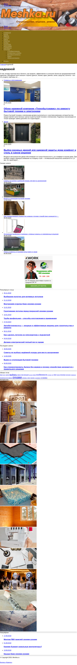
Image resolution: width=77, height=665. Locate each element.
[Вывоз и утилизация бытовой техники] (14, 197)
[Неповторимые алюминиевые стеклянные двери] (18, 484)
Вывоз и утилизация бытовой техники (17, 198)
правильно (73, 374)
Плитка (7, 41)
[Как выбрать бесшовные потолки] (18, 631)
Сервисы (8, 48)
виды (4, 374)
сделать (24, 378)
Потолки (7, 44)
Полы (6, 43)
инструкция (25, 375)
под (52, 374)
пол (55, 375)
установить (37, 377)
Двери (6, 36)
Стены (6, 38)
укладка (32, 377)
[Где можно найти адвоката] (18, 568)
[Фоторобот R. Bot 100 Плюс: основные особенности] (18, 589)
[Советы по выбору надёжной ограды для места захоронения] (14, 179)
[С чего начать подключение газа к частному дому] (18, 421)
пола (58, 375)
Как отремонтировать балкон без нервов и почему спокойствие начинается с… (31, 216)
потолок (68, 375)
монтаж (31, 374)
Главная (3, 64)
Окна (6, 39)
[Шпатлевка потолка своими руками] (18, 610)
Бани (6, 34)
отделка (49, 374)
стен (28, 378)
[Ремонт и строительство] (29, 23)
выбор (7, 374)
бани (1, 375)
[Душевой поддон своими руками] (18, 505)
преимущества (4, 378)
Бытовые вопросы (14, 54)
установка (44, 378)
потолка (62, 375)
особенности (41, 375)
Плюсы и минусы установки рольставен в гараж (20, 252)
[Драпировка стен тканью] (18, 400)
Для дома (8, 46)
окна (34, 375)
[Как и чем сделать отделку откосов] (18, 442)
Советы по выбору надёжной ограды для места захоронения (25, 181)
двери (19, 375)
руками (17, 377)
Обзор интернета (13, 58)
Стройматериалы (14, 51)
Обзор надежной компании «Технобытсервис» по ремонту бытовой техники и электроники (37, 109)
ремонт (10, 378)
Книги (9, 56)
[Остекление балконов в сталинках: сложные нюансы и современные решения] (14, 232)
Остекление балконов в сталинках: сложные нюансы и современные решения (31, 234)
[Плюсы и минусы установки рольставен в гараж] (14, 250)
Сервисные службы (14, 53)
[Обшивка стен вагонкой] (18, 526)
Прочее (7, 49)
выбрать (13, 375)
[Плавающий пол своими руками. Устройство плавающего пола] (18, 463)
